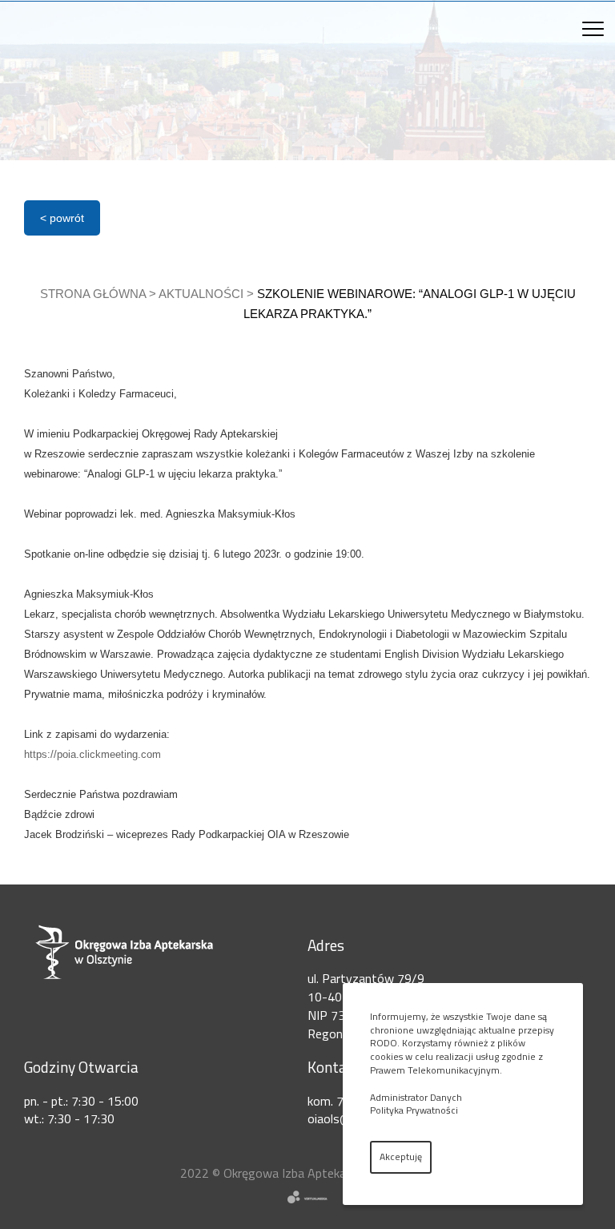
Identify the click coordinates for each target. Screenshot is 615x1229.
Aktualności (201, 293)
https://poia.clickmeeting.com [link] (92, 754)
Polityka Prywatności (414, 1110)
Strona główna (93, 293)
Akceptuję (401, 1156)
